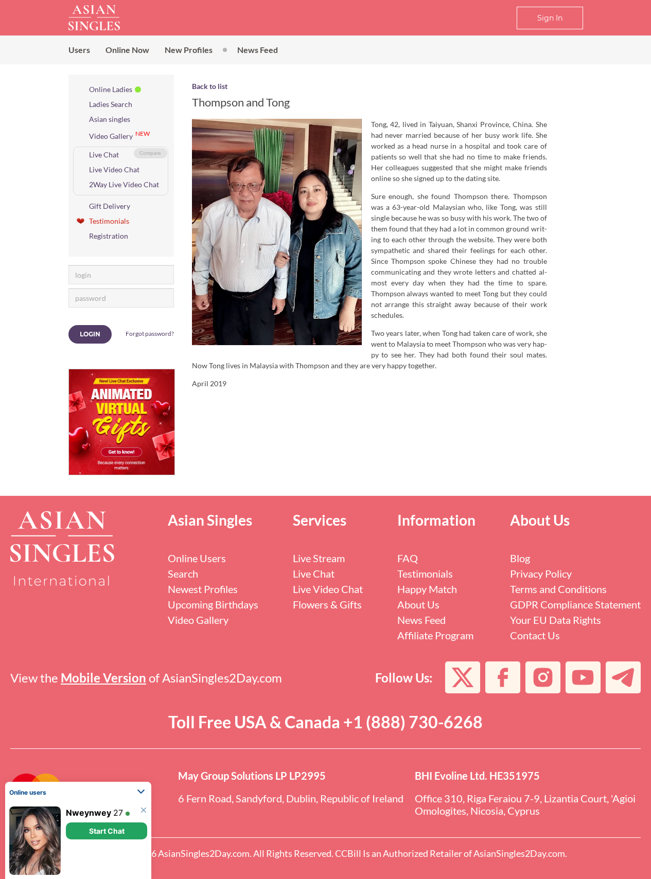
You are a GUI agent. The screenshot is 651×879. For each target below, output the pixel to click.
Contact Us (535, 635)
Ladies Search (110, 104)
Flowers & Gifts (327, 604)
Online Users (197, 558)
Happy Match (427, 589)
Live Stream (319, 558)
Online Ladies (110, 89)
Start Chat (107, 831)
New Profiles (189, 50)
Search (183, 573)
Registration (108, 235)
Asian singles (109, 119)
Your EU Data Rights (555, 620)
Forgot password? (150, 333)
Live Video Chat (114, 169)
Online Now (127, 50)
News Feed (257, 50)
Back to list (209, 86)
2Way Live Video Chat (124, 184)
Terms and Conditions (558, 589)
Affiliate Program (435, 635)
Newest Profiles (203, 589)
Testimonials (109, 221)
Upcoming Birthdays (213, 604)
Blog (520, 558)
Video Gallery (111, 136)
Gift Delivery (109, 206)
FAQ (407, 558)
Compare (150, 153)
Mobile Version (103, 677)
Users (79, 50)
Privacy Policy (541, 573)
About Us (418, 604)
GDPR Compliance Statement (575, 604)
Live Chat (104, 154)
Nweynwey (88, 813)
